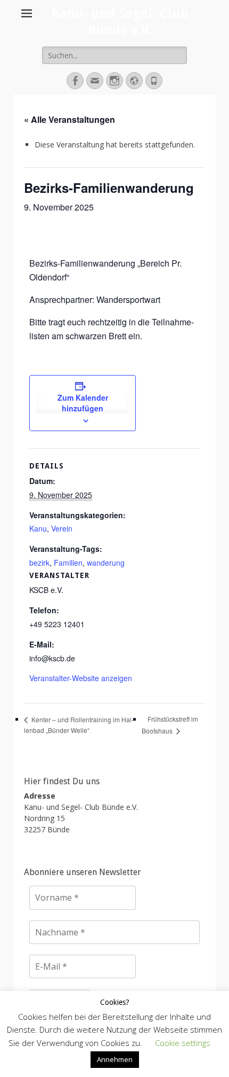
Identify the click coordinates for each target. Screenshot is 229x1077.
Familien (68, 562)
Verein (61, 528)
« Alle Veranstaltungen (69, 119)
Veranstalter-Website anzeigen (80, 678)
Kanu (38, 528)
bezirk (39, 562)
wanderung (106, 562)
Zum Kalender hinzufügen (83, 402)
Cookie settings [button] (182, 1042)
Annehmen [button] (115, 1059)
